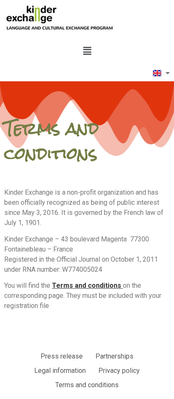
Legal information (60, 371)
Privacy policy (119, 371)
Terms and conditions (87, 285)
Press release (62, 356)
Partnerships (114, 356)
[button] (87, 51)
